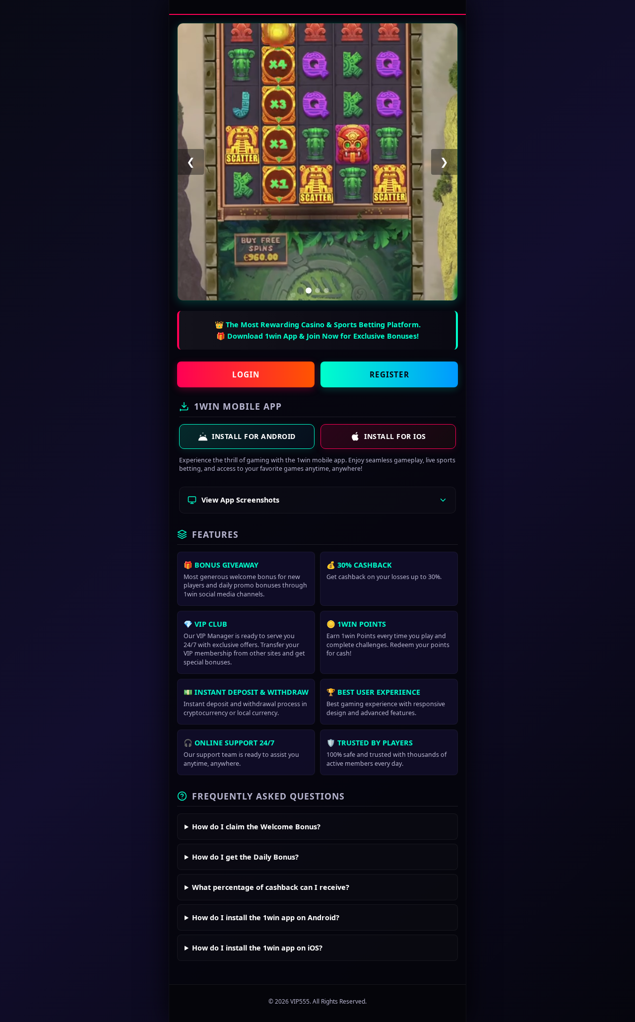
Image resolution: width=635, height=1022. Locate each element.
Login (245, 374)
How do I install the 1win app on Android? (265, 917)
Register (389, 374)
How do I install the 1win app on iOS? (257, 947)
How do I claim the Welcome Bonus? (256, 826)
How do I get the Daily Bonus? (245, 857)
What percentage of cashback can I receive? (270, 887)
